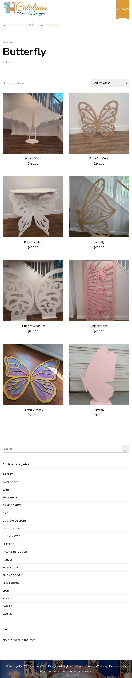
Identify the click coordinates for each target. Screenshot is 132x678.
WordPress (85, 672)
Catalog (123, 9)
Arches (8, 474)
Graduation (12, 528)
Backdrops (11, 482)
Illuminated (11, 536)
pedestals (10, 567)
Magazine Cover (15, 551)
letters (8, 544)
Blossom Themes (50, 672)
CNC (5, 513)
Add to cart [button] (33, 122)
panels (8, 559)
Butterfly (10, 497)
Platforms (11, 583)
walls (7, 614)
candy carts (12, 505)
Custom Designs (15, 520)
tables (8, 606)
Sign (6, 590)
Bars (6, 489)
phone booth (13, 575)
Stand (7, 598)
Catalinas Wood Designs (43, 666)
